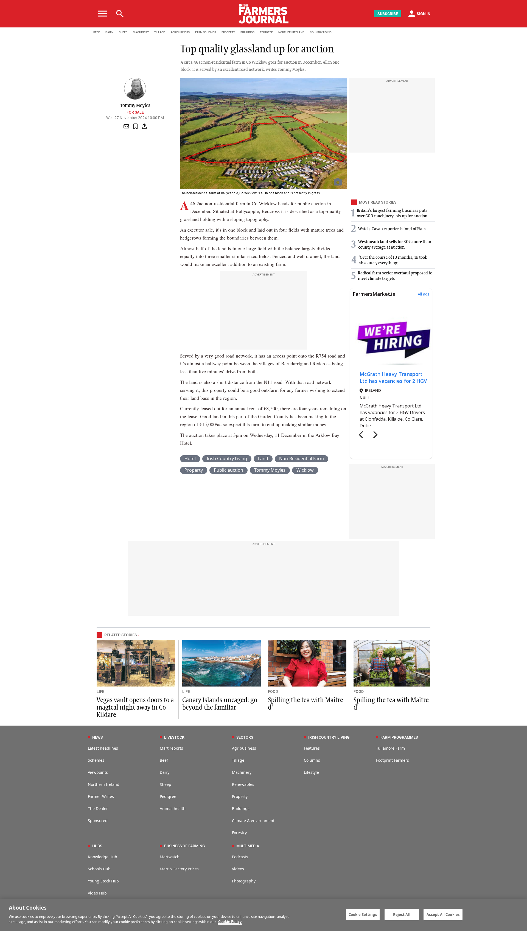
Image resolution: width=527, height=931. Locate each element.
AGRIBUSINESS (180, 32)
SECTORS (244, 737)
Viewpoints (98, 772)
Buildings (241, 808)
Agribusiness (244, 748)
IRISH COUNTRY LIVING (329, 737)
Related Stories (120, 635)
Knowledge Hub (102, 856)
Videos (238, 868)
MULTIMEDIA (247, 846)
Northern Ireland (103, 784)
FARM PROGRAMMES (399, 737)
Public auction (228, 470)
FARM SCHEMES (205, 32)
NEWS (97, 737)
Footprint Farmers (392, 760)
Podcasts (240, 856)
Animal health (173, 808)
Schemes (96, 760)
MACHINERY (141, 32)
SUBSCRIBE (387, 14)
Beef (164, 760)
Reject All (401, 914)
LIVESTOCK (174, 737)
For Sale (135, 112)
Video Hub (97, 893)
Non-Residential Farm (301, 458)
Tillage (238, 760)
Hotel (190, 458)
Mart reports (171, 748)
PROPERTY (228, 32)
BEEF (96, 32)
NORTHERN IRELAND (291, 32)
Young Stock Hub (103, 881)
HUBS (97, 846)
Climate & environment (253, 820)
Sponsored (98, 820)
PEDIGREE (266, 32)
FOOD (273, 691)
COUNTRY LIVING (321, 32)
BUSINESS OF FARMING (184, 846)
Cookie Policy (230, 921)
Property (193, 470)
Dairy (164, 772)
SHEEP (123, 32)
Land (263, 458)
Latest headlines (103, 748)
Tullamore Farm (390, 748)
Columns (312, 760)
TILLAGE (159, 32)
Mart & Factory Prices (179, 868)
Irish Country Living (227, 458)
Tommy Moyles (269, 470)
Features (312, 748)
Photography (244, 881)
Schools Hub (99, 868)
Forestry (239, 832)
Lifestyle (311, 772)
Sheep (165, 784)
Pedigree (168, 796)
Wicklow (305, 470)
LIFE (100, 691)
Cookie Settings (363, 914)
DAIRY (109, 32)
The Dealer (98, 808)
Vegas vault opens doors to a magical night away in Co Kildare (135, 707)
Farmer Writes (101, 796)
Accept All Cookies (443, 914)
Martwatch (170, 856)
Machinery (241, 772)
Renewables (243, 784)
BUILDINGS (247, 32)
